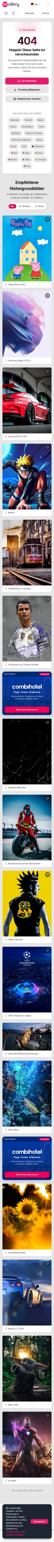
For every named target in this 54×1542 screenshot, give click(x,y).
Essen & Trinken (34, 133)
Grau (27, 159)
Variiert (28, 120)
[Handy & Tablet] (13, 13)
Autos (39, 140)
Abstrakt (29, 13)
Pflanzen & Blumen (21, 140)
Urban (13, 126)
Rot (15, 153)
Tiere (41, 126)
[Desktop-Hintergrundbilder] (6, 13)
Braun (14, 159)
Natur (40, 120)
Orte (24, 146)
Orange (42, 159)
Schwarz (39, 146)
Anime (45, 13)
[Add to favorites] (47, 219)
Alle (12, 206)
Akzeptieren (39, 1521)
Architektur (27, 126)
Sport (13, 146)
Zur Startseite (28, 80)
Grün (40, 153)
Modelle (16, 133)
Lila (28, 166)
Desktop (26, 206)
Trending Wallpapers (29, 89)
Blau (27, 153)
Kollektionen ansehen (29, 98)
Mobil (40, 206)
